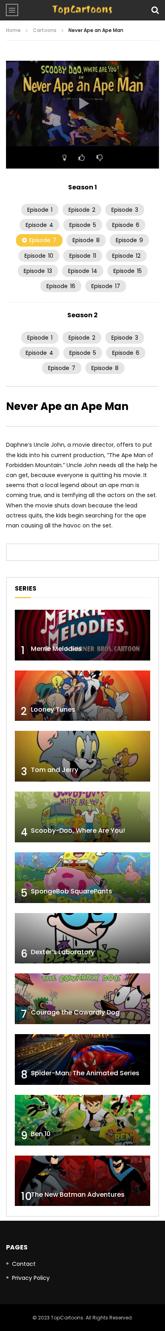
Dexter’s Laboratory (63, 952)
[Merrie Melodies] (82, 635)
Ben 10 (40, 1133)
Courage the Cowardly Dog (75, 1012)
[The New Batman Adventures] (82, 1181)
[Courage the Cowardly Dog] (82, 998)
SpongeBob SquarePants (71, 891)
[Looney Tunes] (82, 695)
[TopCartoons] (82, 10)
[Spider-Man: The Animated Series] (82, 1059)
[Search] (155, 10)
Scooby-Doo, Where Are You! (78, 830)
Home (13, 30)
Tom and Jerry (54, 769)
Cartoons (44, 30)
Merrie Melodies (56, 648)
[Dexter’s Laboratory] (82, 938)
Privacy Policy (31, 1278)
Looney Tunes (53, 709)
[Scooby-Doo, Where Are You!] (82, 817)
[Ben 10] (82, 1120)
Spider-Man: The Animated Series (85, 1073)
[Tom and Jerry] (82, 756)
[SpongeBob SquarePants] (82, 877)
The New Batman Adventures (78, 1194)
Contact (24, 1264)
